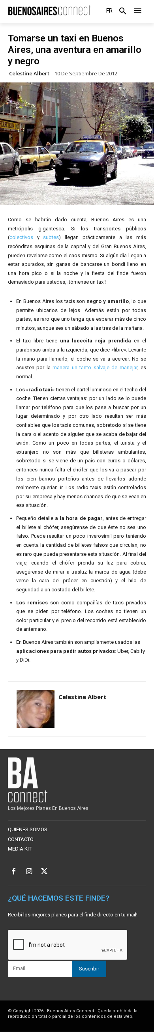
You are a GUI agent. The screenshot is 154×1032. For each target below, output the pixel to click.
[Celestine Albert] (35, 709)
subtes (51, 237)
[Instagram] (29, 872)
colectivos (21, 237)
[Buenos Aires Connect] (49, 10)
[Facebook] (13, 872)
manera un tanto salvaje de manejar (95, 367)
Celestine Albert (29, 73)
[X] (44, 872)
